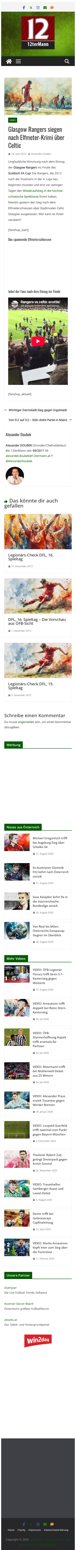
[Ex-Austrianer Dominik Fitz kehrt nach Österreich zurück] (17, 876)
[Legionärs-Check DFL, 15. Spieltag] (38, 646)
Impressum (34, 1530)
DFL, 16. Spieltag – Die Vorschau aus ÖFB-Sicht (37, 621)
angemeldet (26, 722)
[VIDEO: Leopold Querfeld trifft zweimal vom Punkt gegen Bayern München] (17, 1134)
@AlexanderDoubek (19, 461)
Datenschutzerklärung (56, 1530)
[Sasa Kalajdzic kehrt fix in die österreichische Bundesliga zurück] (17, 906)
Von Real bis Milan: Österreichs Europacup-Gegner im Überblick (49, 930)
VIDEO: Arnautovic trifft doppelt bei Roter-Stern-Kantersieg (49, 1008)
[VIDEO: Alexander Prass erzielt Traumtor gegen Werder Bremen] (17, 1105)
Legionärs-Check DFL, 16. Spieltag (30, 557)
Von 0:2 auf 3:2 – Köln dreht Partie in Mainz (38, 420)
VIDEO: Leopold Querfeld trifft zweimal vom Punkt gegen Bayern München (50, 1130)
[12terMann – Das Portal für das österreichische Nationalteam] (9, 61)
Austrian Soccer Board (18, 1303)
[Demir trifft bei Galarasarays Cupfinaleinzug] (17, 1222)
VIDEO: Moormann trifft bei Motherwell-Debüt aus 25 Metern (49, 1071)
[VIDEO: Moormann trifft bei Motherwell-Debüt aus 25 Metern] (17, 1075)
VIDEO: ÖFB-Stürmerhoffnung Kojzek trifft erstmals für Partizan (49, 1039)
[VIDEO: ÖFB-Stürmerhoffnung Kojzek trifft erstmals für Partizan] (17, 1044)
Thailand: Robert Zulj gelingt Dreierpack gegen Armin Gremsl (50, 1159)
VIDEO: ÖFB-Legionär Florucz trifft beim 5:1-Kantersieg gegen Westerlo (48, 976)
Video (13, 120)
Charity (21, 1530)
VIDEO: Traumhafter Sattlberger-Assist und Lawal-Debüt (48, 1188)
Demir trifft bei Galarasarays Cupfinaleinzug (43, 1218)
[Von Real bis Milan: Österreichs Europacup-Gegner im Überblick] (17, 935)
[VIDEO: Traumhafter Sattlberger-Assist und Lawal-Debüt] (17, 1193)
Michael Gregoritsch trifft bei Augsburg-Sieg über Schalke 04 (50, 842)
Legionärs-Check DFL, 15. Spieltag (30, 685)
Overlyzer (10, 1288)
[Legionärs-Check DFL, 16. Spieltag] (38, 517)
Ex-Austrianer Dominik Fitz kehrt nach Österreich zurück (51, 872)
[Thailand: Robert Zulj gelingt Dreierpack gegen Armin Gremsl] (17, 1164)
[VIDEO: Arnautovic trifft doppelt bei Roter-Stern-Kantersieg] (17, 1012)
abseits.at (10, 1320)
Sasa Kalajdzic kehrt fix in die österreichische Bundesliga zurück (50, 901)
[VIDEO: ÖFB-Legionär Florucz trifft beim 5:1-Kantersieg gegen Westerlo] (17, 981)
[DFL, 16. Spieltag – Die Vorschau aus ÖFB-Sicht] (38, 581)
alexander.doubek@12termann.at (28, 456)
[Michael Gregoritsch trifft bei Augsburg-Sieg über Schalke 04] (17, 847)
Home (11, 1530)
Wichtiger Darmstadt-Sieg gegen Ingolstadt (38, 410)
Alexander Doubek (41, 153)
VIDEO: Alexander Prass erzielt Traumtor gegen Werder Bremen (49, 1100)
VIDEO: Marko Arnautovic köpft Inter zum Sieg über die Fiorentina (50, 1247)
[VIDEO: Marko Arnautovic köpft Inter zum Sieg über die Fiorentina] (17, 1252)
